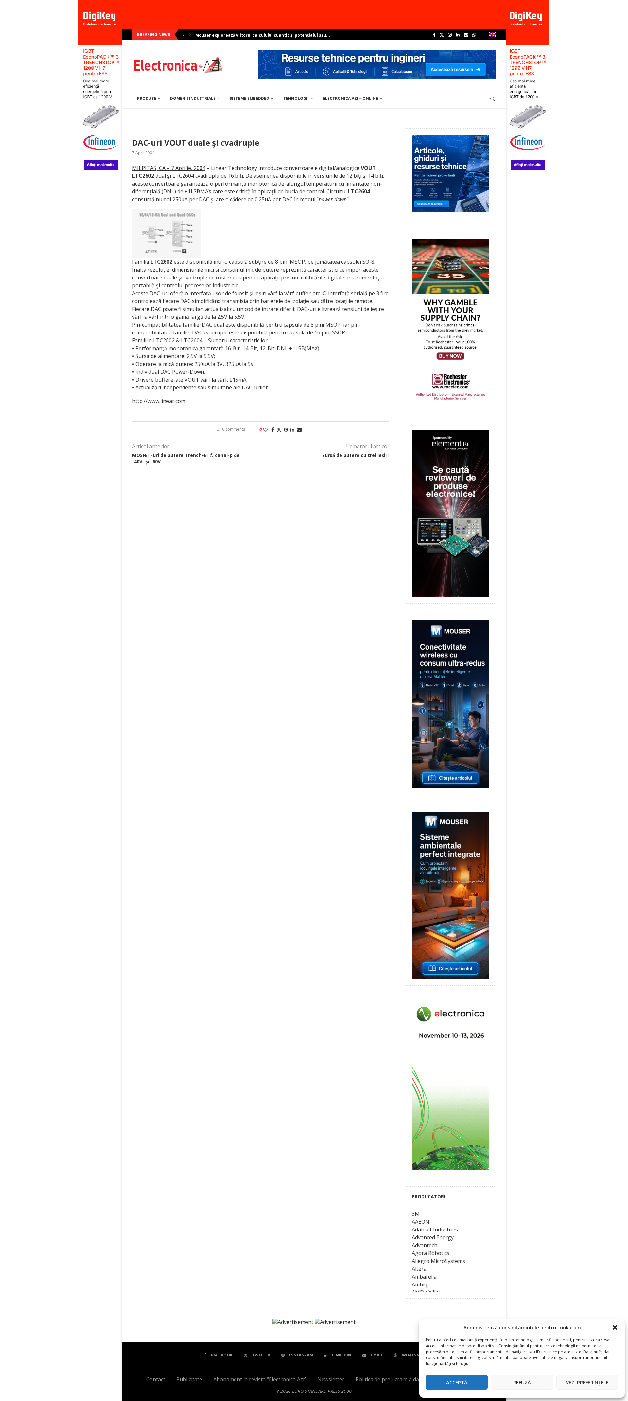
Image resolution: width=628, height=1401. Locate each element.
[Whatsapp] (474, 34)
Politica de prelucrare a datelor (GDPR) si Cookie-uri (419, 1379)
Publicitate (189, 1379)
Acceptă (456, 1382)
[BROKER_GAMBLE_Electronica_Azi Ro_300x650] (450, 243)
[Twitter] (442, 34)
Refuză (522, 1382)
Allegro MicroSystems (438, 1261)
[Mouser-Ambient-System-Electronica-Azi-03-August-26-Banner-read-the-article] (450, 816)
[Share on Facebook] (272, 429)
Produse (146, 98)
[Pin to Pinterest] (286, 429)
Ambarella (424, 1276)
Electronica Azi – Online (350, 98)
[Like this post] (265, 429)
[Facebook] (434, 34)
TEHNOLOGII (296, 98)
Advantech (424, 1245)
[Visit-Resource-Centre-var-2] (377, 53)
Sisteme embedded (249, 98)
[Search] (492, 98)
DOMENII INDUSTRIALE (193, 98)
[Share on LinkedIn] (292, 429)
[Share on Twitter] (279, 429)
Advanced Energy (433, 1237)
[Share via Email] (299, 429)
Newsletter (330, 1379)
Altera (419, 1268)
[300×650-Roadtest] (450, 434)
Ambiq (419, 1284)
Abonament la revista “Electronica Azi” (259, 1379)
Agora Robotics (430, 1253)
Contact (155, 1379)
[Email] (466, 34)
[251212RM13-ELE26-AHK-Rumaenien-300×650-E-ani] (450, 1007)
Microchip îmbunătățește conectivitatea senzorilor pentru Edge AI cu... (269, 35)
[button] (615, 1327)
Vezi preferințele (587, 1382)
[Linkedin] (458, 34)
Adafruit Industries (435, 1229)
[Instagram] (450, 34)
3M (416, 1213)
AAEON (420, 1221)
